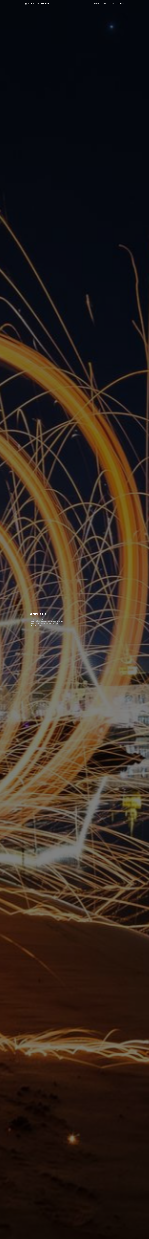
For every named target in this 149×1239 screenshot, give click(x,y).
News (112, 3)
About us (96, 3)
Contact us (121, 3)
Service (105, 3)
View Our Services (38, 630)
